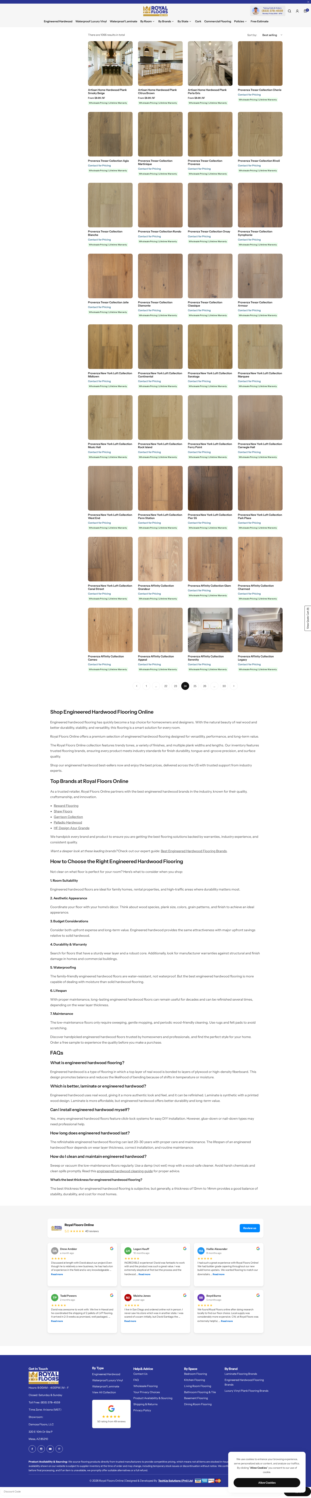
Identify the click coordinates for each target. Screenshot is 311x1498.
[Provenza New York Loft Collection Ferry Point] (210, 417)
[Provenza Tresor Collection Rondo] (160, 205)
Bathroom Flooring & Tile (200, 1392)
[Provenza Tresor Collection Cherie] (260, 63)
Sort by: (252, 35)
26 (204, 686)
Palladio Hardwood (68, 822)
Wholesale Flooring (145, 1386)
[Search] (289, 11)
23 (175, 686)
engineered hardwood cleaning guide (125, 1171)
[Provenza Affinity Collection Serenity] (210, 630)
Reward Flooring (66, 806)
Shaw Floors (63, 811)
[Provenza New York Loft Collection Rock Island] (160, 417)
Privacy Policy (142, 1410)
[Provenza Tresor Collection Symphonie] (260, 205)
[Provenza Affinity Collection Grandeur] (160, 559)
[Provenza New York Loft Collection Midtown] (110, 346)
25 (195, 686)
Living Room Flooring (197, 1386)
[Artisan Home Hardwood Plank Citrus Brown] (160, 63)
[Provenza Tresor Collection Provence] (210, 134)
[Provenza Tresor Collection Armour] (260, 276)
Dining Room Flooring (198, 1404)
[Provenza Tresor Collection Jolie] (110, 276)
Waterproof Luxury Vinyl (107, 1380)
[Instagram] (41, 1448)
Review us (249, 1228)
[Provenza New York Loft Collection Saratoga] (210, 346)
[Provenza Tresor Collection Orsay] (210, 205)
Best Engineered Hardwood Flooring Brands (194, 851)
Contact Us (140, 1373)
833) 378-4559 (50, 1402)
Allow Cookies (266, 1482)
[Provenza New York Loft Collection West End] (110, 488)
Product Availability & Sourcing (152, 1398)
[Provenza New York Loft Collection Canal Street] (110, 559)
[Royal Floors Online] (155, 11)
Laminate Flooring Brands (241, 1373)
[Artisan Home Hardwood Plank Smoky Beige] (110, 63)
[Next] (234, 686)
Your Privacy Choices (146, 1392)
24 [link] (185, 686)
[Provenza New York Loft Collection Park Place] (260, 488)
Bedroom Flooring (195, 1373)
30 (224, 686)
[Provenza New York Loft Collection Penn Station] (160, 488)
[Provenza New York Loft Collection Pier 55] (210, 488)
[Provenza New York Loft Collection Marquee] (260, 346)
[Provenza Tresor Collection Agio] (110, 134)
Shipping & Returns (145, 1404)
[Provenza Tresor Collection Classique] (210, 276)
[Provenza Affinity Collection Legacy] (260, 630)
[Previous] (137, 686)
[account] (297, 11)
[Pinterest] (59, 1448)
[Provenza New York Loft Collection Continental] (160, 346)
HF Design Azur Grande (71, 828)
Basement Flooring (196, 1398)
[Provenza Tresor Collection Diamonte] (160, 276)
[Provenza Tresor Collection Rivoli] (260, 134)
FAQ (136, 1380)
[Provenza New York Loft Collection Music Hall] (110, 417)
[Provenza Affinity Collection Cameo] (110, 630)
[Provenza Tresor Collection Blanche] (110, 205)
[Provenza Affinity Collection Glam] (210, 559)
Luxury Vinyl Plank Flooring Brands (246, 1390)
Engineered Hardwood (106, 1374)
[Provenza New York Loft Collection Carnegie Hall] (260, 417)
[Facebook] (32, 1448)
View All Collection (104, 1392)
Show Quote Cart (308, 618)
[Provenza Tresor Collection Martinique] (160, 134)
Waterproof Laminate (105, 1386)
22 (165, 686)
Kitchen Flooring (194, 1380)
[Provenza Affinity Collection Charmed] (260, 559)
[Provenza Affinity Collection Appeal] (160, 630)
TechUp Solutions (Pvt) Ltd (175, 1480)
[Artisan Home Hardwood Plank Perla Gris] (210, 63)
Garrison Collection (68, 817)
